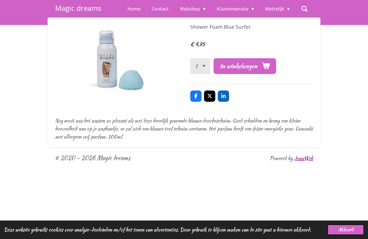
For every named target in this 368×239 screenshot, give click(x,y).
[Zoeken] (304, 9)
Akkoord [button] (345, 229)
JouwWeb (303, 158)
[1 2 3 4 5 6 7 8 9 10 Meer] (200, 66)
